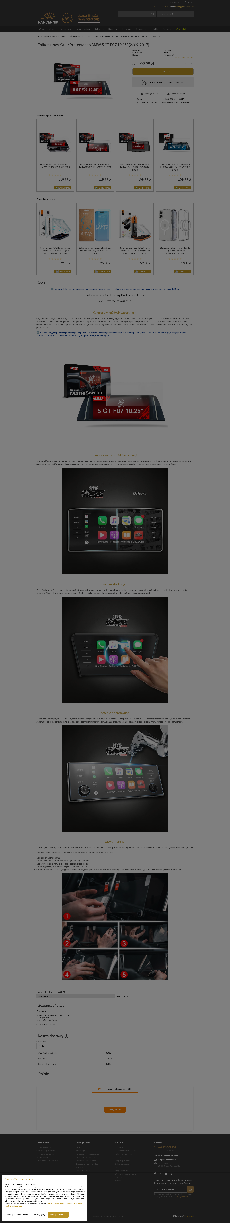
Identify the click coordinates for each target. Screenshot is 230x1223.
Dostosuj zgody (39, 1215)
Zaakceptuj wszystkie (58, 1215)
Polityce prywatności (55, 1203)
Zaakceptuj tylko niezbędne (17, 1215)
